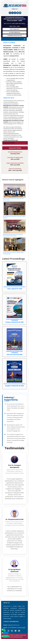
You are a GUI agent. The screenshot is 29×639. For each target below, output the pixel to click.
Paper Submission (14, 29)
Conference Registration (14, 35)
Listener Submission (14, 32)
